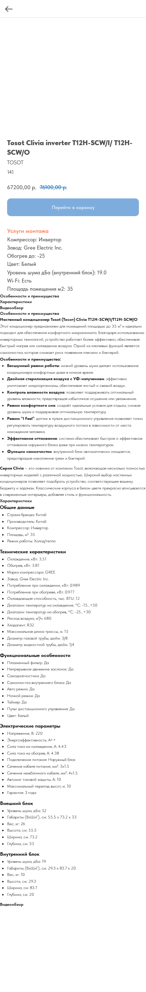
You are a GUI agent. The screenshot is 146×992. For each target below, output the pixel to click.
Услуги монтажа (28, 231)
